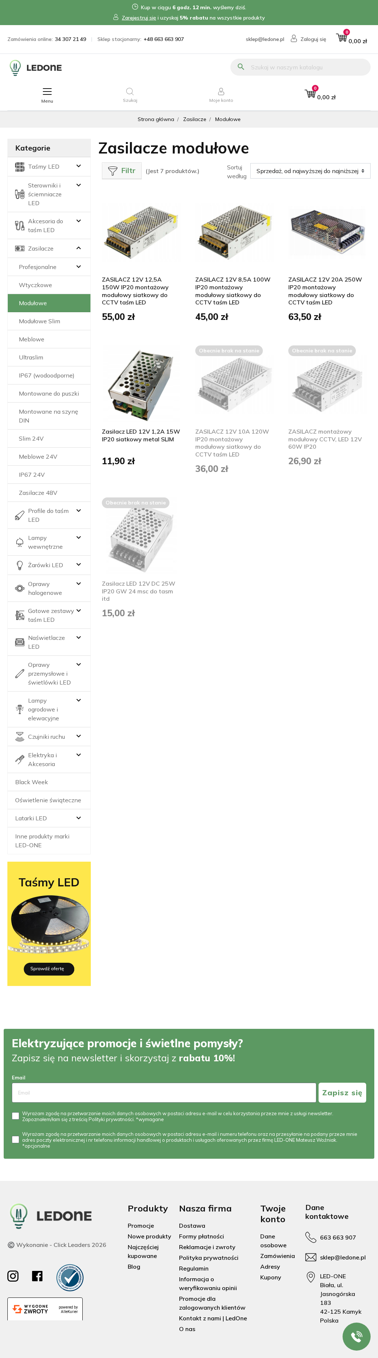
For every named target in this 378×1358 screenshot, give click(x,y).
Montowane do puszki (49, 393)
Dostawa (192, 1225)
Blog (134, 1266)
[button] (351, 39)
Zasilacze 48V (38, 492)
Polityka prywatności (208, 1257)
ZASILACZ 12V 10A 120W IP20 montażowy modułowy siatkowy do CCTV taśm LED (232, 443)
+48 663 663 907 (164, 39)
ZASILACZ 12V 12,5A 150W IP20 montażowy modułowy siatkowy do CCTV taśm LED (135, 291)
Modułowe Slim (39, 321)
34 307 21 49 (70, 39)
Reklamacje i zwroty (207, 1247)
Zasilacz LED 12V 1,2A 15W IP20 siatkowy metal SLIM (141, 435)
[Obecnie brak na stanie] (234, 384)
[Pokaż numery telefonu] (357, 1337)
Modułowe (33, 303)
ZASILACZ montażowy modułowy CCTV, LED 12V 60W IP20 (325, 439)
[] (68, 248)
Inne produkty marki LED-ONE (42, 841)
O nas (187, 1329)
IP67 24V (32, 474)
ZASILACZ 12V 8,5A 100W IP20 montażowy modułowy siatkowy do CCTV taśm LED (233, 291)
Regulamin (194, 1268)
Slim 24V (31, 438)
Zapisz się (342, 1092)
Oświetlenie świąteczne (48, 800)
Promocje (141, 1225)
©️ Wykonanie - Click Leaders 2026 (56, 1244)
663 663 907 (338, 1237)
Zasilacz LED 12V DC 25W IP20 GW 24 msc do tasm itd (138, 591)
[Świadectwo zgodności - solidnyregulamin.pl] (70, 1278)
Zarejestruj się (139, 17)
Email (18, 1077)
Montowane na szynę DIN (48, 416)
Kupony (270, 1277)
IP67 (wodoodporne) (47, 375)
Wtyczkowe (35, 285)
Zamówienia (277, 1255)
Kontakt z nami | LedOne (213, 1318)
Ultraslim (31, 357)
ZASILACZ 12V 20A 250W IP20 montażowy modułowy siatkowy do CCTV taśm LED (325, 291)
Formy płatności (201, 1236)
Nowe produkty (149, 1236)
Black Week (31, 782)
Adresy (270, 1266)
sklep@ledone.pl (265, 39)
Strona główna (156, 119)
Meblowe (31, 339)
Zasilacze (194, 119)
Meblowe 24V (38, 456)
